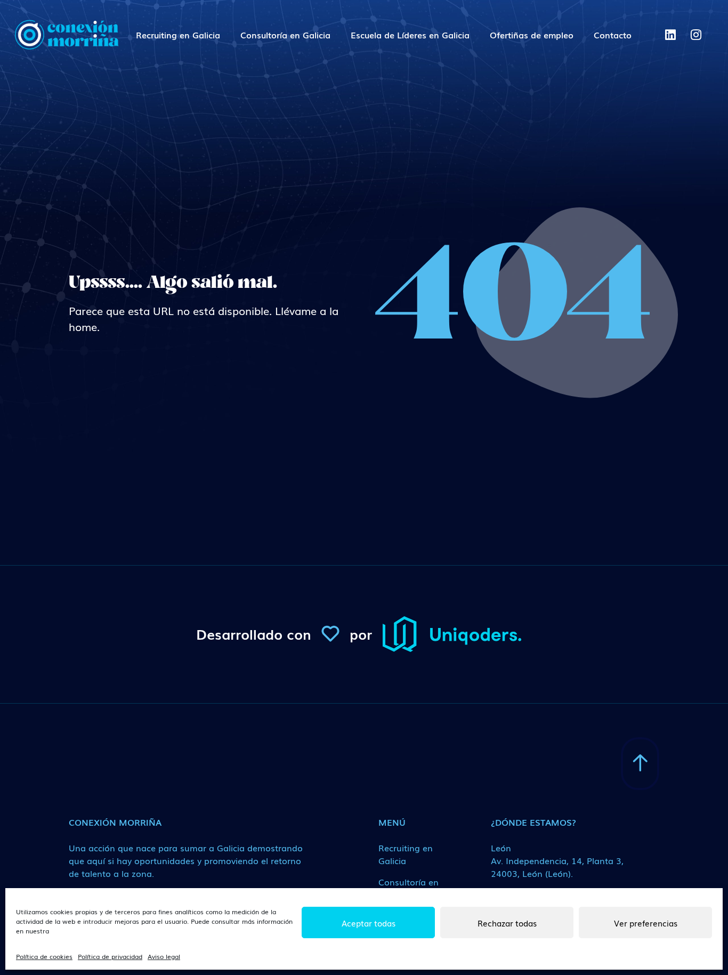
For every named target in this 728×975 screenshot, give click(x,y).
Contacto (613, 34)
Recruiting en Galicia (178, 34)
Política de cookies (44, 956)
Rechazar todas (507, 923)
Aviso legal (164, 956)
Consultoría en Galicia (285, 34)
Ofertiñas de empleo (531, 34)
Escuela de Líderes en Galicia (410, 34)
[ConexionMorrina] (66, 35)
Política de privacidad (110, 956)
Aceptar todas (368, 923)
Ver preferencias (645, 923)
